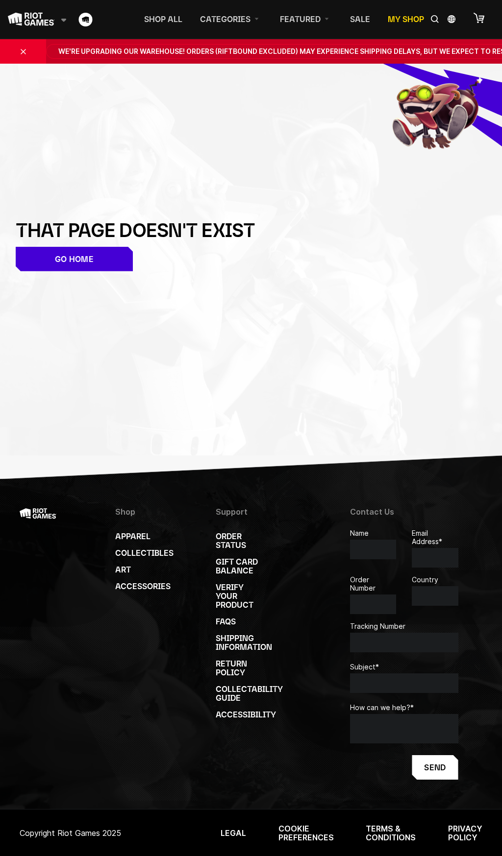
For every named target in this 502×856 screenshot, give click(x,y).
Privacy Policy (465, 833)
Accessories (143, 586)
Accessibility (246, 714)
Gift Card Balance (237, 566)
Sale (360, 19)
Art (123, 569)
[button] (484, 18)
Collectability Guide (249, 693)
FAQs (226, 621)
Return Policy (231, 668)
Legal (233, 833)
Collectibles (144, 553)
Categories (225, 19)
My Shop (406, 19)
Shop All (163, 19)
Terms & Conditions (391, 833)
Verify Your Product (234, 596)
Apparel (133, 536)
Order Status (231, 540)
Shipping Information (244, 642)
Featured (300, 19)
